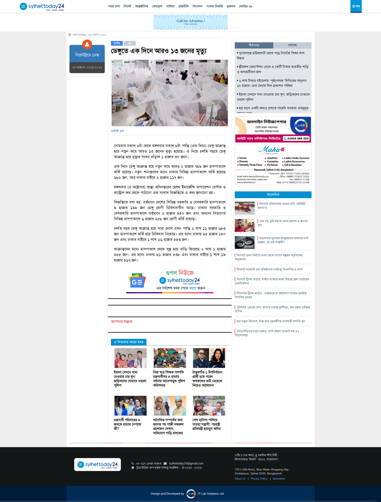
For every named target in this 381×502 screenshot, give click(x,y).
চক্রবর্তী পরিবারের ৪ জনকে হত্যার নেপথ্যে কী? (127, 424)
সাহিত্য (170, 6)
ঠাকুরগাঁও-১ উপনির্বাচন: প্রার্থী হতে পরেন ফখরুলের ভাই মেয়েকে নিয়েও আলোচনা (207, 379)
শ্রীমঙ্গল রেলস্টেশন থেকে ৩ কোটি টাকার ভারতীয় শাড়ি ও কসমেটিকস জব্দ (272, 69)
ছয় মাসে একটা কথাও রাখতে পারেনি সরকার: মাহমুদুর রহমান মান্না (272, 111)
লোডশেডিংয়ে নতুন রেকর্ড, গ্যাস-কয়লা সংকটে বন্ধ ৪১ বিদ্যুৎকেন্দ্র (267, 333)
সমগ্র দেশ (114, 6)
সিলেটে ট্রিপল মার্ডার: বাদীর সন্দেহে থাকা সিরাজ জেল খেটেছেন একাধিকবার (272, 281)
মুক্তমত (231, 6)
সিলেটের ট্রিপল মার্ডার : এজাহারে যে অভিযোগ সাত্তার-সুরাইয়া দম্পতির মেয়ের (271, 295)
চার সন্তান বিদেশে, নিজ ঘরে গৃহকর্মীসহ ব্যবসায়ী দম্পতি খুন (271, 321)
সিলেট (127, 6)
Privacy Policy (259, 478)
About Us (240, 478)
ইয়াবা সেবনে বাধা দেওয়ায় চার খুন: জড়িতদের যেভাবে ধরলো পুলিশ (130, 379)
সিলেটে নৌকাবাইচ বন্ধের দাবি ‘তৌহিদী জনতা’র (281, 206)
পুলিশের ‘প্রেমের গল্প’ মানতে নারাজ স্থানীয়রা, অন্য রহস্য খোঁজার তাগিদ (272, 309)
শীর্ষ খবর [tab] (254, 45)
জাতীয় (117, 43)
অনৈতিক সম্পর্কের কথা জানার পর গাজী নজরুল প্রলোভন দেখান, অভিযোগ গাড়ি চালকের (168, 426)
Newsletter (279, 478)
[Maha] (273, 165)
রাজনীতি (184, 6)
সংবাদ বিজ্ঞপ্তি (215, 6)
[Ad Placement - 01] (190, 22)
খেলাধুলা (157, 6)
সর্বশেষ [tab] (292, 45)
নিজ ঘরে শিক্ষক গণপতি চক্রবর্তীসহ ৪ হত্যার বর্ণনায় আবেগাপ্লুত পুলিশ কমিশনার (169, 379)
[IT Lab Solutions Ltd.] (273, 129)
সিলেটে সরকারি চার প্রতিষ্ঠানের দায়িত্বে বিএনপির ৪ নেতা (270, 269)
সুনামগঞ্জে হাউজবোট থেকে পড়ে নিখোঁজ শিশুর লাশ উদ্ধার (270, 56)
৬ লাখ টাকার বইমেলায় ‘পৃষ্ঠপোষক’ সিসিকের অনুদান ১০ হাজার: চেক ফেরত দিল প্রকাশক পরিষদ (272, 83)
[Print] (130, 43)
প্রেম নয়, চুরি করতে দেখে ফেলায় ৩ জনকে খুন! (283, 223)
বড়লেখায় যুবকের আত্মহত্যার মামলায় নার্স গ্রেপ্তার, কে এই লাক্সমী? (283, 240)
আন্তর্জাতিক (141, 6)
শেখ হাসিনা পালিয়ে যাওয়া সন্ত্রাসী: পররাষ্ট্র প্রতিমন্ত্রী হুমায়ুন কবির (206, 424)
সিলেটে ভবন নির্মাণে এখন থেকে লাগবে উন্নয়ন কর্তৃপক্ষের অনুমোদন (268, 257)
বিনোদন (198, 6)
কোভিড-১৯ (245, 6)
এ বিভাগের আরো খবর (128, 342)
